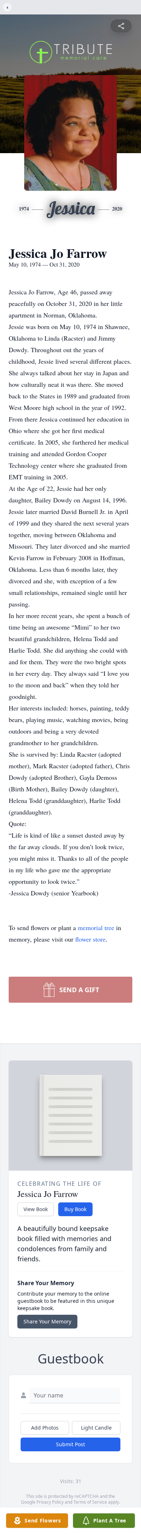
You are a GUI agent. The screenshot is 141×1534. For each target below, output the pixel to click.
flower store (90, 939)
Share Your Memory (47, 1321)
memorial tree (96, 927)
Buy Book (75, 1209)
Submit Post (70, 1444)
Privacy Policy (50, 1502)
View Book (36, 1209)
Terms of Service (90, 1502)
